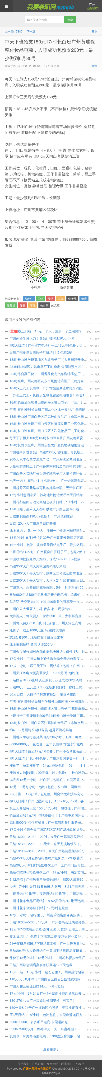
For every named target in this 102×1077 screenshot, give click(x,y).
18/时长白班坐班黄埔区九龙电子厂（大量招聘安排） (50, 359)
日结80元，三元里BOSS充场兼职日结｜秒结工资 (48, 687)
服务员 (11, 305)
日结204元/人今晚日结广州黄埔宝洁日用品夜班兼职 (50, 950)
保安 (22, 305)
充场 (61, 298)
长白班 (44, 305)
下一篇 (31, 31)
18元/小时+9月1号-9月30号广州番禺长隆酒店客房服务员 (53, 537)
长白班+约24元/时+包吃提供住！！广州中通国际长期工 (52, 815)
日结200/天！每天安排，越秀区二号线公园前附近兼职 (51, 573)
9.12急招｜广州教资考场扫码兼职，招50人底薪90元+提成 (54, 879)
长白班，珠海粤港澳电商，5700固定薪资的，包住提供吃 (53, 1036)
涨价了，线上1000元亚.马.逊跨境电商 (39, 630)
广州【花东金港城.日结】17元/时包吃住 (41, 907)
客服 (33, 305)
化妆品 (72, 298)
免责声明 (52, 1064)
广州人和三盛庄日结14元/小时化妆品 (39, 986)
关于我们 (23, 1064)
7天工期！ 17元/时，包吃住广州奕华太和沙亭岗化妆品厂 (53, 793)
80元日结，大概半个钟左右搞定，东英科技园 (45, 694)
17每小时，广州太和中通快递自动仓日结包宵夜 (46, 658)
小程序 (80, 1064)
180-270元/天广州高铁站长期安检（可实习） (45, 1000)
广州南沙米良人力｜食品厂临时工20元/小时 (44, 338)
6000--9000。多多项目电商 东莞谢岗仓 (41, 1021)
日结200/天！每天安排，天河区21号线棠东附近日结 (50, 580)
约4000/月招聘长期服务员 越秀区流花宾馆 (43, 729)
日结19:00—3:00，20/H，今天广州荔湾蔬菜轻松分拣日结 (54, 850)
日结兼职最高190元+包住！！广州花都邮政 (43, 516)
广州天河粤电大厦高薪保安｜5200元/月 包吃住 (46, 672)
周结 (50, 298)
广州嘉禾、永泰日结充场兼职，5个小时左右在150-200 (52, 587)
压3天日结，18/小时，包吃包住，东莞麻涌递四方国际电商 (54, 1014)
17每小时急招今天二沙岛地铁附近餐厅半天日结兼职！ (51, 494)
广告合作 (38, 1064)
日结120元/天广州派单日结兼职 (35, 523)
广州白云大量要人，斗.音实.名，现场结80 (42, 608)
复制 (94, 31)
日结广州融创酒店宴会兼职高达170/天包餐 (43, 964)
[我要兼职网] (51, 6)
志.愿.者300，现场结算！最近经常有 (38, 637)
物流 (84, 298)
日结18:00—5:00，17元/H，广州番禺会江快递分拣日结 (52, 922)
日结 (40, 298)
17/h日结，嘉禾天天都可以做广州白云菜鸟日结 (46, 509)
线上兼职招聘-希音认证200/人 (34, 644)
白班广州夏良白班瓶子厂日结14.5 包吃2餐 (43, 352)
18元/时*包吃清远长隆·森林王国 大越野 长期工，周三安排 (54, 929)
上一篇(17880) (14, 31)
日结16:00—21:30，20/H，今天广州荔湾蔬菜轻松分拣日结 (54, 836)
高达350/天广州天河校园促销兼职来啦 (40, 566)
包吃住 (28, 298)
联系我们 (67, 1064)
